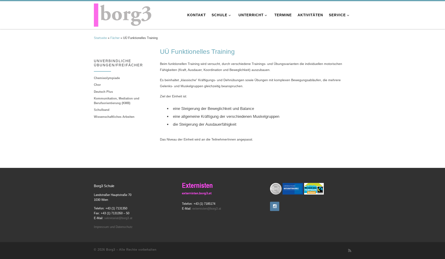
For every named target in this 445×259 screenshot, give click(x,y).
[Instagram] (274, 206)
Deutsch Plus (103, 91)
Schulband (101, 110)
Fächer (115, 38)
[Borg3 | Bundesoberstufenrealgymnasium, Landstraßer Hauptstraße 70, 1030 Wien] (123, 14)
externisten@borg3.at (206, 208)
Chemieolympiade (107, 78)
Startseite (100, 38)
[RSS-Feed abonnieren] (349, 250)
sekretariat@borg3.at (118, 218)
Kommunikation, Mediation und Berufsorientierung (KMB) (116, 101)
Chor (97, 84)
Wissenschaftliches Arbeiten (114, 116)
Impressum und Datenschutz (113, 227)
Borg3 (110, 249)
